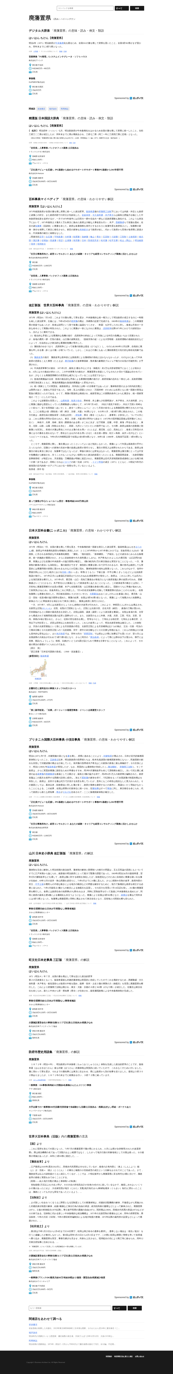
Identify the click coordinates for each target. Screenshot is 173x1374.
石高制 (106, 237)
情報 (60, 51)
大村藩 (68, 237)
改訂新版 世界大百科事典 (46, 305)
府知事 (78, 415)
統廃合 (124, 895)
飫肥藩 (76, 237)
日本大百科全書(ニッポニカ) (48, 530)
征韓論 (45, 240)
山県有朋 (65, 400)
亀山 (92, 237)
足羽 (41, 237)
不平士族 (39, 884)
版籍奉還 (90, 211)
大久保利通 (97, 215)
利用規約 (109, 1356)
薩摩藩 (40, 774)
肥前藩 (85, 778)
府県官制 (88, 634)
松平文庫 (113, 240)
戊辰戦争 (107, 328)
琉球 (33, 244)
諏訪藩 (36, 240)
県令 (99, 237)
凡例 (65, 51)
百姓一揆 (66, 572)
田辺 (60, 240)
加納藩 (85, 237)
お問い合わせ (139, 1356)
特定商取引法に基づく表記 (123, 1356)
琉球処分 (41, 244)
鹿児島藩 (69, 361)
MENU (31, 2)
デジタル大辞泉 (39, 30)
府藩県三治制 (105, 211)
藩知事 (95, 788)
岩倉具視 (86, 215)
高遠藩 (53, 240)
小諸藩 (114, 237)
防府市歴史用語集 (40, 1051)
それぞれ (67, 792)
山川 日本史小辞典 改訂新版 (47, 853)
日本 (84, 240)
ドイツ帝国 (97, 462)
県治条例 (94, 637)
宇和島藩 (58, 237)
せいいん (46, 608)
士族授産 (132, 237)
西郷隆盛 (120, 222)
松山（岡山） (126, 240)
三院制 (123, 237)
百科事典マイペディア (44, 199)
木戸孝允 (109, 215)
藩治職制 (112, 767)
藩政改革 (38, 357)
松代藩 (104, 240)
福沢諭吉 (53, 109)
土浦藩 (68, 240)
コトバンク (40, 8)
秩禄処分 (84, 229)
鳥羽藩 (76, 240)
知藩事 (38, 226)
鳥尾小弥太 (76, 400)
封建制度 (107, 756)
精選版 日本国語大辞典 (44, 118)
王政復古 (54, 759)
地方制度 (60, 634)
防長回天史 (93, 240)
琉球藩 (74, 321)
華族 (109, 788)
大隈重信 (94, 594)
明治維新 (139, 240)
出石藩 (49, 237)
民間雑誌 (64, 109)
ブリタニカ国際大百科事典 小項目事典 (54, 739)
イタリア (67, 462)
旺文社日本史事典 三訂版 (45, 959)
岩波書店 (41, 109)
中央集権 (59, 43)
